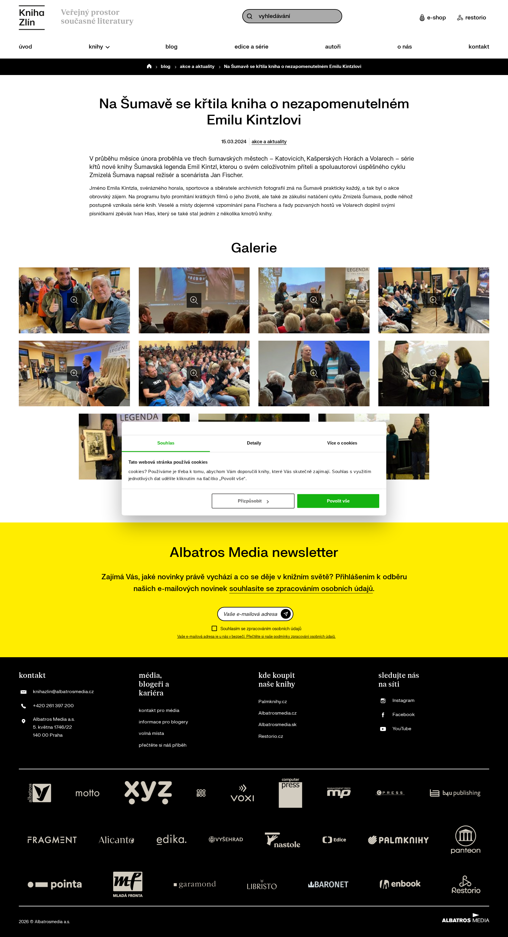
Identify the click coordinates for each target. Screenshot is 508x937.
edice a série (251, 46)
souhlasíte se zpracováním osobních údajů (301, 588)
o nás (404, 46)
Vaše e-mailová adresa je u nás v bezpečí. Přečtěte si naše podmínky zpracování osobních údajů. (256, 636)
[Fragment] (52, 840)
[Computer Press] (290, 793)
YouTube (401, 729)
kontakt (479, 46)
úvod (25, 46)
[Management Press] (339, 793)
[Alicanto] (116, 840)
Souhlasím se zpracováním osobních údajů (260, 628)
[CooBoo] (201, 793)
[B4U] (455, 793)
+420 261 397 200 (53, 706)
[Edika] (171, 840)
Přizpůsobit (250, 500)
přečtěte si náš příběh (162, 745)
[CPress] (390, 793)
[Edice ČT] (334, 840)
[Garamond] (195, 884)
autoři (333, 46)
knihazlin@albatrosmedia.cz (63, 692)
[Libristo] (261, 884)
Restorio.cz (270, 736)
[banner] (31, 17)
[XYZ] (148, 793)
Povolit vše (338, 500)
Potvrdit (286, 614)
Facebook (403, 715)
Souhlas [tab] (165, 442)
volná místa (151, 733)
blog (172, 46)
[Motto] (87, 793)
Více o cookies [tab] (342, 442)
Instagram (403, 700)
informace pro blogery (163, 722)
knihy (97, 46)
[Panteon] (465, 840)
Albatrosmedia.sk (277, 725)
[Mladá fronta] (127, 884)
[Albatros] (39, 793)
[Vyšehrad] (226, 840)
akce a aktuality (197, 66)
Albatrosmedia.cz (277, 713)
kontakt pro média (159, 710)
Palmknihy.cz (272, 702)
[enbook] (400, 884)
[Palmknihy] (398, 840)
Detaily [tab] (254, 442)
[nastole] (282, 840)
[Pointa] (55, 884)
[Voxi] (242, 793)
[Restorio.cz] (466, 884)
